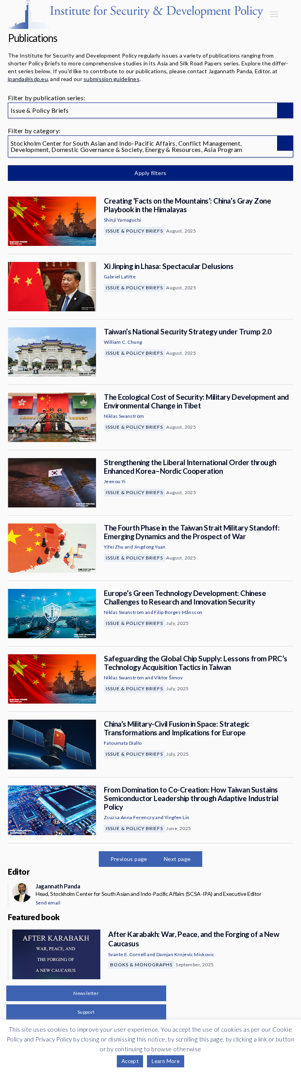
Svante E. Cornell (127, 954)
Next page (177, 859)
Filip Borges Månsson (178, 612)
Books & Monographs (141, 965)
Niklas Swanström (124, 416)
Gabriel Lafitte (120, 277)
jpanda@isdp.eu (28, 79)
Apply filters (150, 173)
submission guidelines (111, 79)
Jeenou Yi (115, 481)
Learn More (166, 1061)
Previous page (129, 859)
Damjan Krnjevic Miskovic (185, 954)
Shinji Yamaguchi (122, 220)
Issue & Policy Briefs (134, 231)
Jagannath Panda (58, 886)
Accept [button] (129, 1061)
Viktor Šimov (168, 678)
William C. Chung (123, 342)
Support (86, 1012)
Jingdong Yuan (150, 547)
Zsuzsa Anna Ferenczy (129, 817)
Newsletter (86, 993)
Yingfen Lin (177, 817)
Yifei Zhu (114, 547)
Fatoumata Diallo (122, 743)
